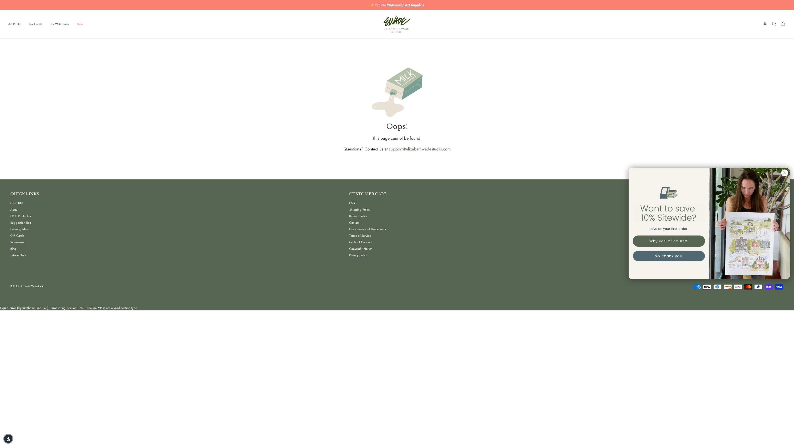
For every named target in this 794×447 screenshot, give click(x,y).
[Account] (764, 24)
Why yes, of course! (669, 241)
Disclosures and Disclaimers (367, 229)
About (14, 209)
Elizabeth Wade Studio (32, 286)
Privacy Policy (358, 255)
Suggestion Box (20, 222)
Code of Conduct (360, 242)
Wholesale (17, 242)
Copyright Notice (360, 248)
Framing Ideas (19, 229)
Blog (13, 248)
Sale (80, 24)
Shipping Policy (359, 209)
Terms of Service (360, 235)
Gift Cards (17, 235)
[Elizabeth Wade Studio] (397, 24)
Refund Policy (358, 216)
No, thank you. (669, 255)
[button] (8, 439)
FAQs (352, 203)
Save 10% (16, 203)
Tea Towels (35, 24)
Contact (354, 222)
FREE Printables (20, 216)
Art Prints (14, 24)
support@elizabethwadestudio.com (420, 149)
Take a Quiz (18, 255)
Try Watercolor (59, 24)
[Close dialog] (784, 173)
